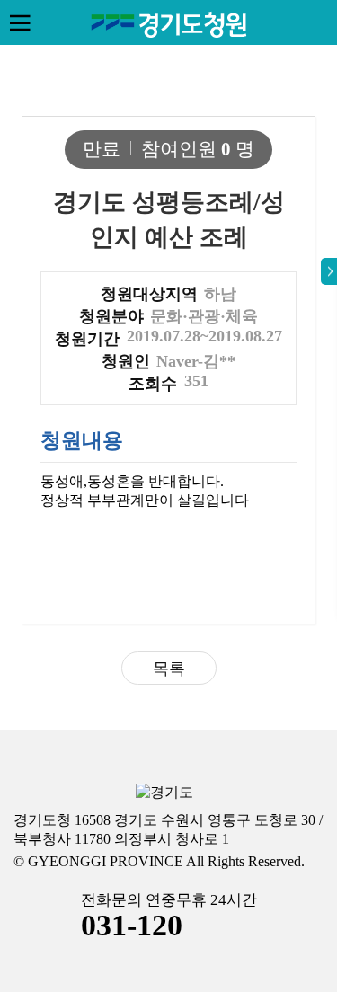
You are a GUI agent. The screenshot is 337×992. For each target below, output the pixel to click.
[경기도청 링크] (164, 793)
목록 (169, 669)
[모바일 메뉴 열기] (20, 22)
